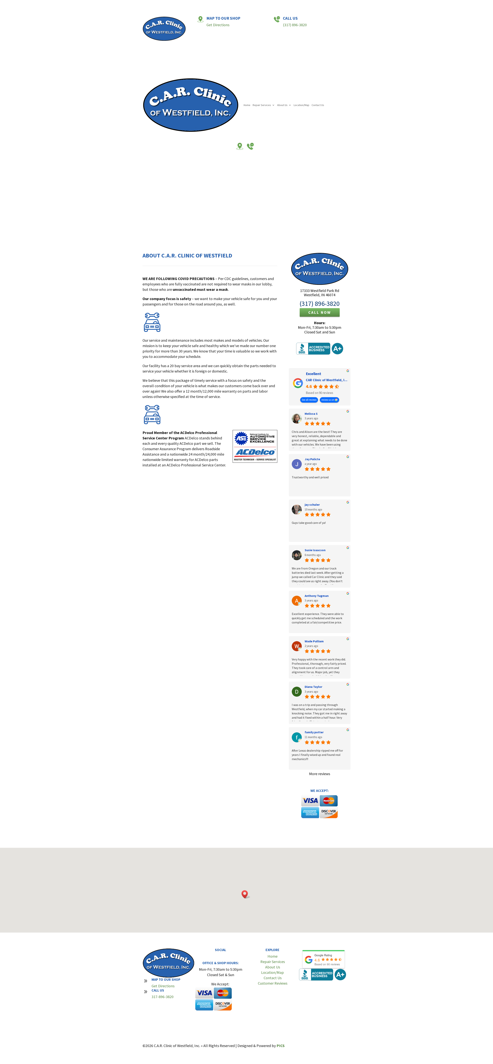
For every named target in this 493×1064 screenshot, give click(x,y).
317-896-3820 (163, 996)
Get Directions (217, 24)
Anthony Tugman (317, 596)
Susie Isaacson (315, 550)
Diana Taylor (313, 687)
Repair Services (252, 42)
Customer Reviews (272, 983)
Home (237, 42)
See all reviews (309, 399)
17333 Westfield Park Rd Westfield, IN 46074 (319, 292)
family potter (314, 732)
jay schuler (312, 504)
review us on (328, 399)
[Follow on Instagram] (224, 957)
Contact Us (308, 42)
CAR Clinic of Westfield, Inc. (327, 380)
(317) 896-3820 (295, 24)
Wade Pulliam (314, 641)
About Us (272, 42)
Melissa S (311, 414)
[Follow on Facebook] (217, 957)
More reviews (319, 773)
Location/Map (291, 42)
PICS (281, 1045)
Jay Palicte (312, 459)
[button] (245, 894)
